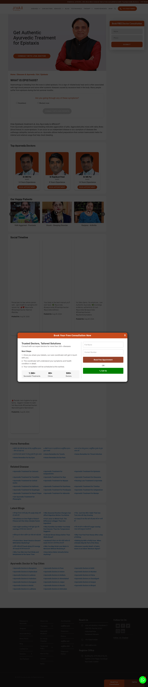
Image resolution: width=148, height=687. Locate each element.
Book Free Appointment (103, 359)
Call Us (104, 371)
